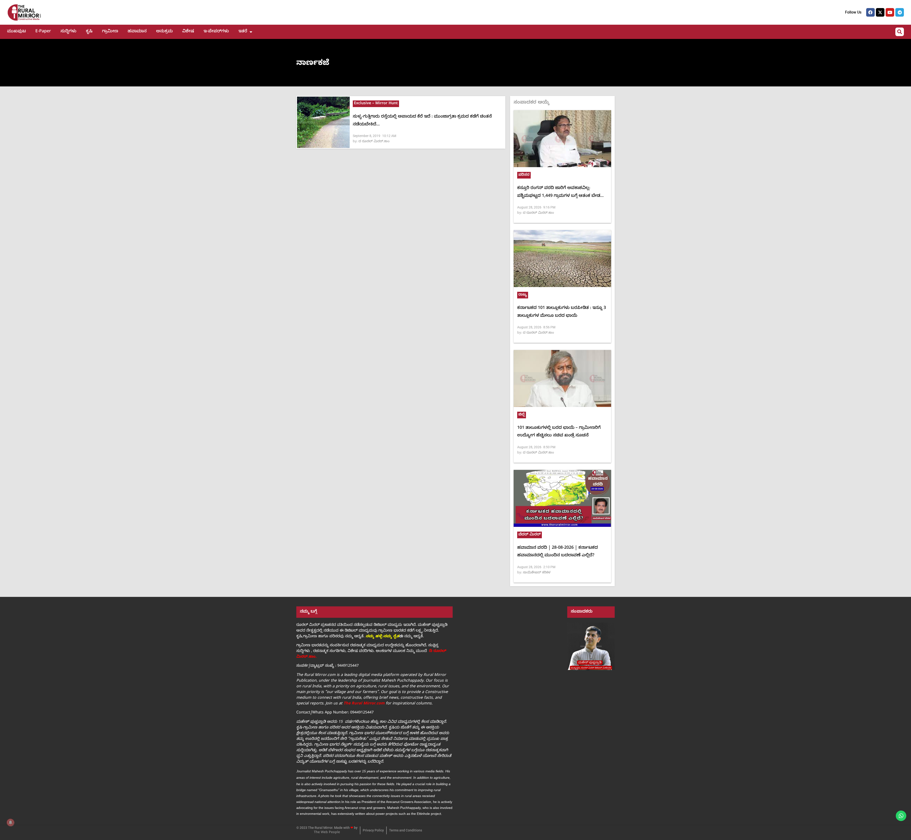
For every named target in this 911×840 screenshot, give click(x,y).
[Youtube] (890, 12)
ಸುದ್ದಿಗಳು (68, 32)
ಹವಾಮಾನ (137, 32)
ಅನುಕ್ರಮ (164, 32)
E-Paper (43, 32)
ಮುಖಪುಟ (16, 32)
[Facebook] (870, 12)
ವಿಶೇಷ (188, 32)
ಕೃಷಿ (89, 32)
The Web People (327, 833)
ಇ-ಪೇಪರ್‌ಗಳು (216, 32)
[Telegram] (899, 12)
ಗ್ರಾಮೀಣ (110, 32)
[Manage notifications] (10, 822)
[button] (899, 32)
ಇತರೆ (242, 32)
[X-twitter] (880, 12)
